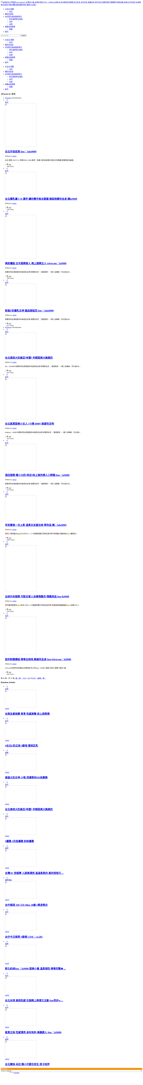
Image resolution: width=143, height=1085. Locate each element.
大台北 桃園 (9, 9)
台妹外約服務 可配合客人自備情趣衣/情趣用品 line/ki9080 (37, 596)
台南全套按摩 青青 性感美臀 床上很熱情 (27, 713)
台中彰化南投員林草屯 (13, 16)
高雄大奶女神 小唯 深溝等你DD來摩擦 (26, 777)
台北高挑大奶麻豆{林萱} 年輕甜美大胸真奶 (29, 357)
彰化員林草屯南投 (16, 19)
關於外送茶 (9, 14)
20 (25, 678)
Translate (16, 1073)
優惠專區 (8, 880)
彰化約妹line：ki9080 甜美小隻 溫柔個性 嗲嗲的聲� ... (35, 968)
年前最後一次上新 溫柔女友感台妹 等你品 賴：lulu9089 (35, 525)
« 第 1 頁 (17, 678)
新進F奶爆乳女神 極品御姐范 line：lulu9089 (29, 310)
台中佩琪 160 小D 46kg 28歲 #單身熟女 (26, 905)
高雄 (11, 29)
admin (14, 156)
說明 (6, 848)
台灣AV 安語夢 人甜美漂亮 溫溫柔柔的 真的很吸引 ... (34, 873)
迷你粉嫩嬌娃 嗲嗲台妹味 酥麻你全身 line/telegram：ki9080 (38, 659)
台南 (11, 24)
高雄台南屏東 (10, 26)
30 (35, 678)
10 (23, 678)
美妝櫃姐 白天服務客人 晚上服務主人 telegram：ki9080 (35, 263)
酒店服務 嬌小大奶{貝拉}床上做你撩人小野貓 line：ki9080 (37, 475)
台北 (11, 11)
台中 (11, 21)
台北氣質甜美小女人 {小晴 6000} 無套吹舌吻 (29, 423)
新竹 (6, 32)
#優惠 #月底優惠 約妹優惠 (19, 841)
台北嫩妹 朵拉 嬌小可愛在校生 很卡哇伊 (27, 1064)
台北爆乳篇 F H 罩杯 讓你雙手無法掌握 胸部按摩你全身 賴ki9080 (41, 198)
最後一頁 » (42, 678)
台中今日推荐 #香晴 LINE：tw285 (24, 936)
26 (28, 678)
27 (30, 678)
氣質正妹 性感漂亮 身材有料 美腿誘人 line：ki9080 (33, 1032)
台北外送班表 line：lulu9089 (20, 151)
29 (33, 678)
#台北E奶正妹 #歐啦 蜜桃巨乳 (21, 745)
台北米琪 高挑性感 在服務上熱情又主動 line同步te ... (34, 1000)
